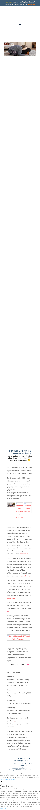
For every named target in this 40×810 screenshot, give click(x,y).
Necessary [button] (3, 808)
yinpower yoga (25, 554)
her (14, 721)
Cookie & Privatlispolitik (20, 768)
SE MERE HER (32, 4)
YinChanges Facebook (22, 761)
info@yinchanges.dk (23, 758)
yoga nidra (11, 598)
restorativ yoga (25, 576)
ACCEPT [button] (13, 779)
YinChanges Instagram (23, 763)
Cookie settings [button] (5, 779)
